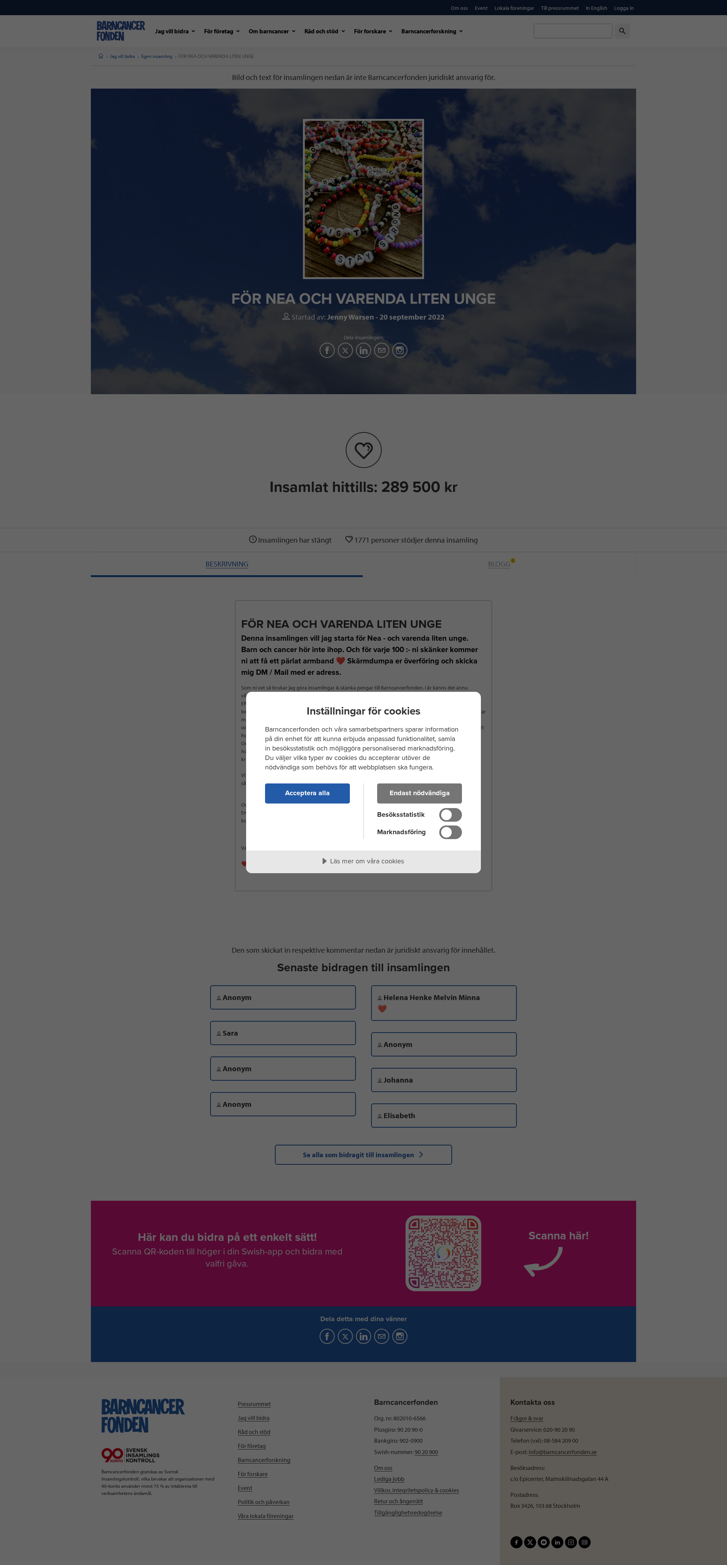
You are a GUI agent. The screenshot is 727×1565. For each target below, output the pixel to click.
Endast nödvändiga (420, 793)
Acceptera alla (307, 793)
